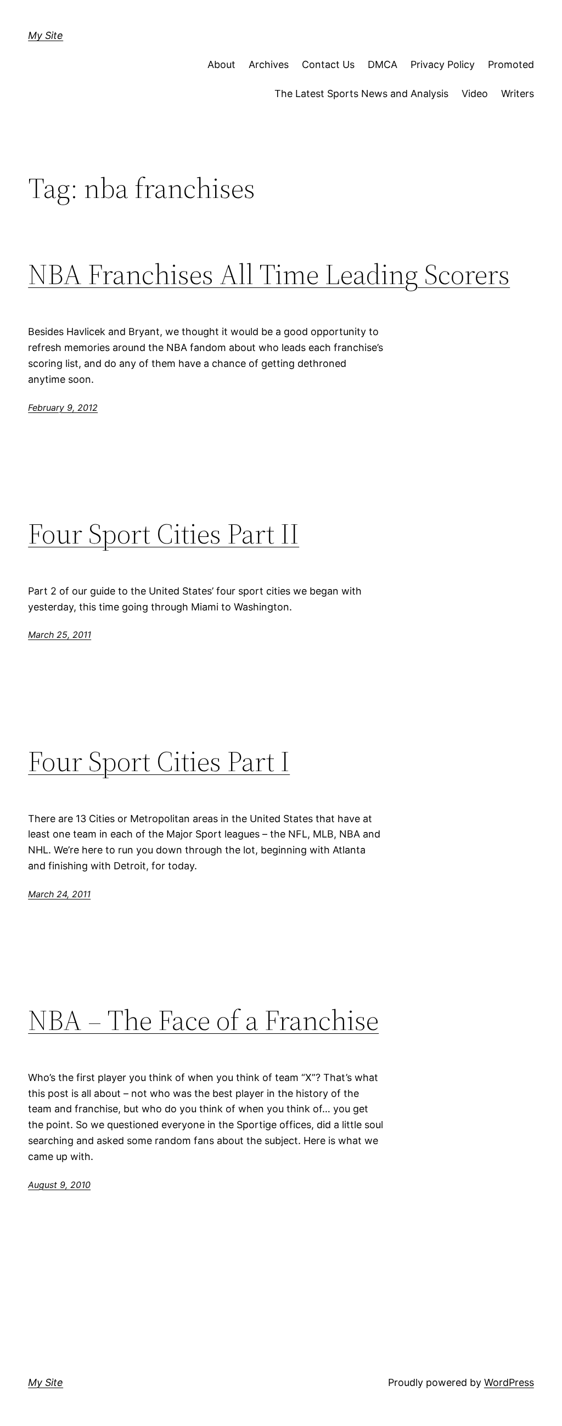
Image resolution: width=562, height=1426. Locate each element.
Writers (517, 93)
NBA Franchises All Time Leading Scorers (269, 274)
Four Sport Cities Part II (163, 533)
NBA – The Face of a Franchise (203, 1020)
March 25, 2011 (59, 634)
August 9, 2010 (59, 1184)
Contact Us (328, 64)
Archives (269, 64)
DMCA (382, 64)
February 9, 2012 (63, 407)
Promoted (511, 64)
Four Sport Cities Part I (159, 761)
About (221, 64)
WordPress (509, 1382)
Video (475, 93)
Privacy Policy (443, 64)
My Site (45, 35)
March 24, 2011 (59, 894)
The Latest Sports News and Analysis (361, 93)
